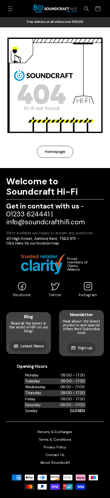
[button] (10, 8)
